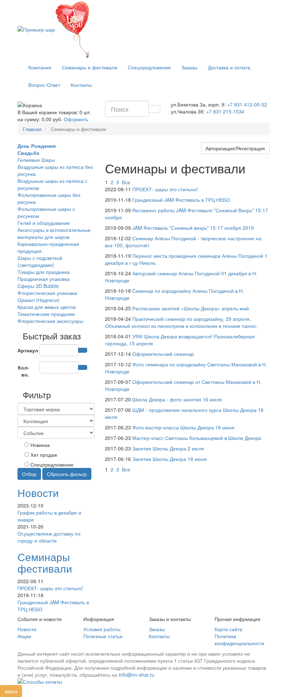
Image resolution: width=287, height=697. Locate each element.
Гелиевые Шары (36, 159)
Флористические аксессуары (50, 320)
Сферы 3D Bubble (38, 285)
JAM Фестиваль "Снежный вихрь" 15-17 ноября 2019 (193, 227)
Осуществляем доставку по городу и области (49, 537)
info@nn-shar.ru (136, 674)
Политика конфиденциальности (239, 640)
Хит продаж (43, 454)
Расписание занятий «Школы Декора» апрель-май (190, 308)
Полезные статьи (102, 636)
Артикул (26, 350)
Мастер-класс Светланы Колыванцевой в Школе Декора (196, 437)
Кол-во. (23, 371)
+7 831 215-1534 (225, 111)
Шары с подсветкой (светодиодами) (40, 261)
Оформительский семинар (163, 353)
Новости (38, 492)
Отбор (29, 473)
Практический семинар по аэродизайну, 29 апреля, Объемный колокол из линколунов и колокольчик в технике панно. (181, 322)
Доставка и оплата (229, 67)
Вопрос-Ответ (44, 84)
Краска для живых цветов (47, 306)
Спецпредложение (149, 67)
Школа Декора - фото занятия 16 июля (177, 399)
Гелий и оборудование (44, 222)
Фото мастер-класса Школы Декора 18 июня (183, 427)
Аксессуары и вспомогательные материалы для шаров (54, 233)
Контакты (81, 84)
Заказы (189, 67)
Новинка (39, 444)
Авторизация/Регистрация (235, 148)
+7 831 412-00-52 (247, 104)
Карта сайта (228, 629)
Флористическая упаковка (47, 292)
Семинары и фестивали (89, 67)
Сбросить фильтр (67, 473)
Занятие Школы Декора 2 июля (168, 448)
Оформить (76, 119)
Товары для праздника (44, 271)
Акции (24, 636)
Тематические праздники (46, 313)
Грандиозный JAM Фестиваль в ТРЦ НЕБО (181, 199)
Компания (39, 67)
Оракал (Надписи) (38, 299)
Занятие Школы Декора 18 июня (169, 458)
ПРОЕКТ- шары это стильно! (50, 588)
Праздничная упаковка (44, 278)
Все (126, 182)
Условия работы (101, 629)
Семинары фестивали (45, 562)
